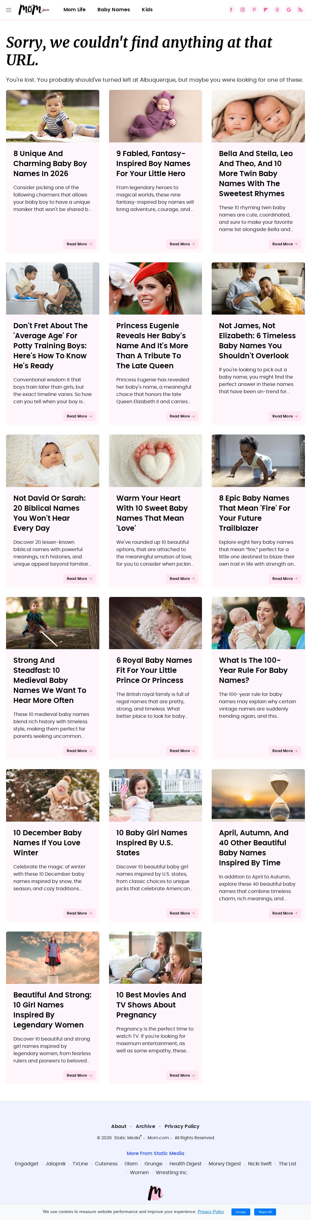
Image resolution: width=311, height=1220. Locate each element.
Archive (145, 1126)
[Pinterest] (254, 9)
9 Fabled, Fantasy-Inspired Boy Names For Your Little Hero (153, 164)
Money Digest (225, 1163)
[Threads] (277, 9)
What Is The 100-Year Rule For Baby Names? (253, 670)
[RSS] (300, 9)
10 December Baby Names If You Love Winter (47, 843)
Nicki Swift (260, 1163)
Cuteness (106, 1163)
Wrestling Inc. (172, 1172)
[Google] (288, 9)
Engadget (27, 1163)
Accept (241, 1212)
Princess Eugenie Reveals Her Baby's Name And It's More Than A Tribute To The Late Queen (152, 346)
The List (287, 1163)
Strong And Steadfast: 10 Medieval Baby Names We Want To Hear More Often (49, 680)
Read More (77, 244)
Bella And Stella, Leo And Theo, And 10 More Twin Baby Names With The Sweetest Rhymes (256, 174)
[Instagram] (242, 9)
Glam (131, 1163)
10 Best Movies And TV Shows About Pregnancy (151, 1005)
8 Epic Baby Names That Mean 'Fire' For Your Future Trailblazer (254, 513)
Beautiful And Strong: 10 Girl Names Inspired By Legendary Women (52, 1010)
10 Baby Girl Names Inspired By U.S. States (151, 843)
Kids (147, 9)
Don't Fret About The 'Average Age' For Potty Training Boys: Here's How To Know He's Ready (50, 346)
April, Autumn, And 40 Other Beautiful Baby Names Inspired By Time (254, 848)
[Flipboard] (265, 9)
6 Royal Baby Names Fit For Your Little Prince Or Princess (154, 670)
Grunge (153, 1163)
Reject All (265, 1212)
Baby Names (113, 9)
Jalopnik (56, 1163)
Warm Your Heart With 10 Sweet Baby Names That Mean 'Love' (152, 513)
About (118, 1126)
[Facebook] (231, 9)
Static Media (127, 1138)
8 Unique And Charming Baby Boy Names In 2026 (50, 164)
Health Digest (185, 1163)
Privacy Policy (182, 1126)
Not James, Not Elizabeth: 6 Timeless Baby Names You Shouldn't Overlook (257, 341)
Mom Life (74, 9)
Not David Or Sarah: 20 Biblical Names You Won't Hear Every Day (49, 513)
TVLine (80, 1163)
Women (139, 1172)
